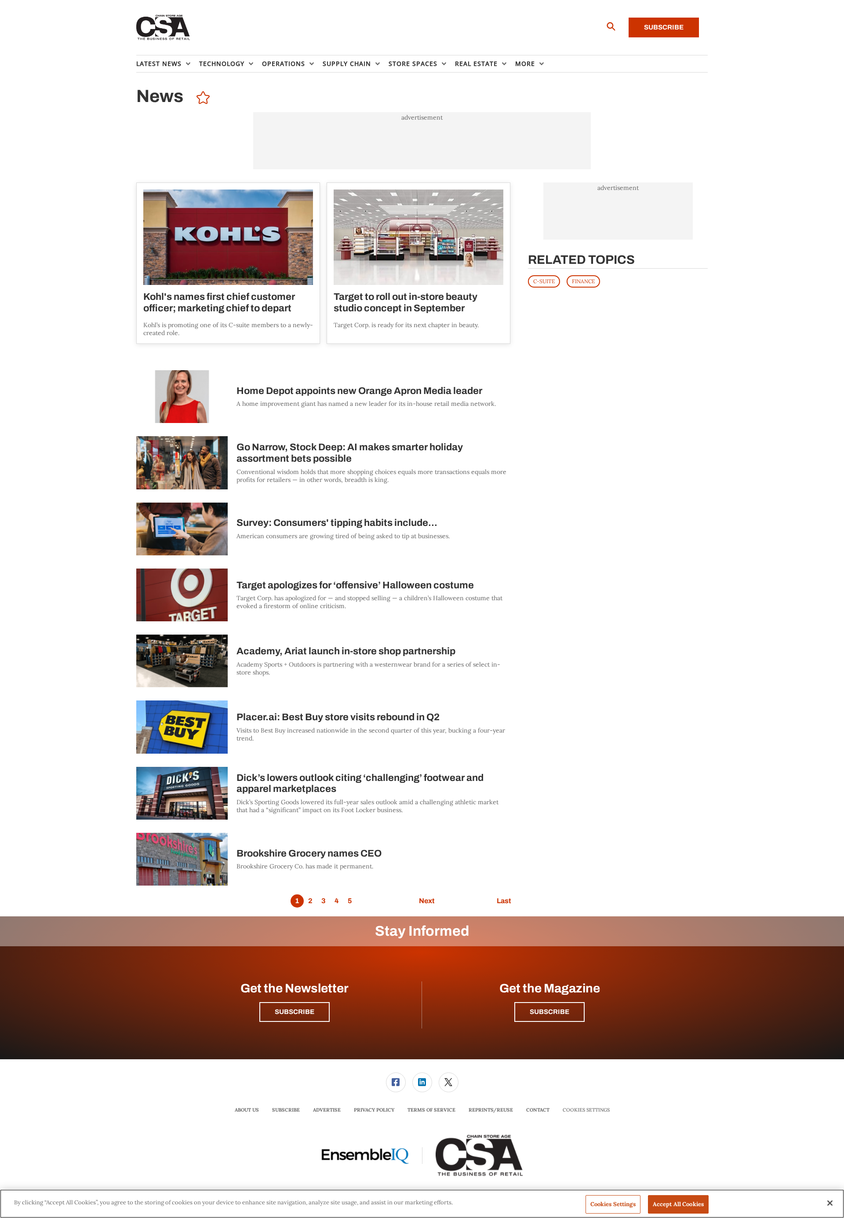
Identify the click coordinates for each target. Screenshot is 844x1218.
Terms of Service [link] (431, 1110)
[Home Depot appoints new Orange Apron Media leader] (182, 396)
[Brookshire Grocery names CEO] (182, 859)
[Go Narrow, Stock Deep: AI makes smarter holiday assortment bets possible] (182, 462)
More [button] (525, 63)
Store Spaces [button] (413, 63)
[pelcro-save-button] (201, 99)
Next (426, 900)
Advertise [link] (327, 1110)
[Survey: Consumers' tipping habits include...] (182, 529)
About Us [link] (247, 1110)
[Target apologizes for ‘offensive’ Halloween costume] (182, 595)
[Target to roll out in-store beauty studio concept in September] (418, 237)
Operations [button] (283, 63)
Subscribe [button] (294, 1011)
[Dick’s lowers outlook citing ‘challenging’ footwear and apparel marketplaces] (182, 793)
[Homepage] (163, 28)
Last (504, 900)
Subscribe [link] (286, 1110)
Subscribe (664, 27)
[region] (422, 1203)
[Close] (830, 1203)
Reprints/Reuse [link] (491, 1110)
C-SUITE (544, 281)
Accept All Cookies (678, 1204)
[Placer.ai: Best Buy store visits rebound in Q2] (182, 726)
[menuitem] (167, 63)
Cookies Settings (586, 1110)
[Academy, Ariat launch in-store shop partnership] (182, 661)
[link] (396, 1082)
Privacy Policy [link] (374, 1110)
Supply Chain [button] (347, 63)
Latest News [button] (159, 63)
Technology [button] (221, 63)
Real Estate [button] (476, 63)
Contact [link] (537, 1110)
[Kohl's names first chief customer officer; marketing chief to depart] (228, 237)
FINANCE (583, 281)
